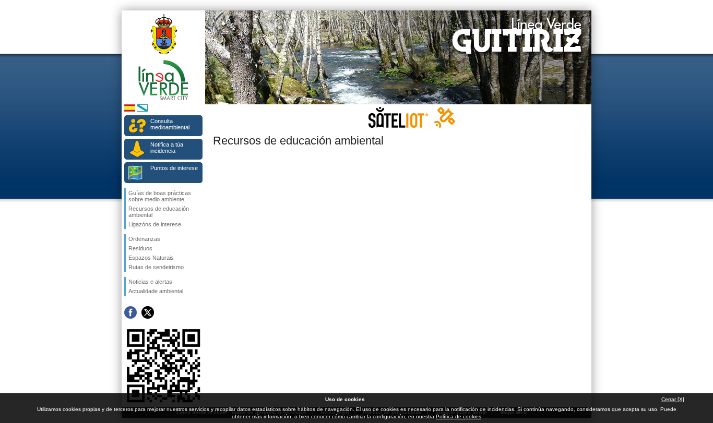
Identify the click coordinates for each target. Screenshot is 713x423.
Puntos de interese (174, 168)
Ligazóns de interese (154, 224)
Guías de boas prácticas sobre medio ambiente (159, 196)
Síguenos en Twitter (147, 312)
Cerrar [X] (672, 399)
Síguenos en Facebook (130, 312)
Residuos (140, 248)
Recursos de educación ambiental (158, 212)
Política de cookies (458, 416)
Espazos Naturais (151, 258)
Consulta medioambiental (169, 124)
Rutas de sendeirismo (156, 267)
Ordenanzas (144, 239)
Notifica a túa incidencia (166, 147)
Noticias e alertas (150, 282)
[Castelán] (129, 110)
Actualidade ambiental (155, 291)
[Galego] (142, 110)
